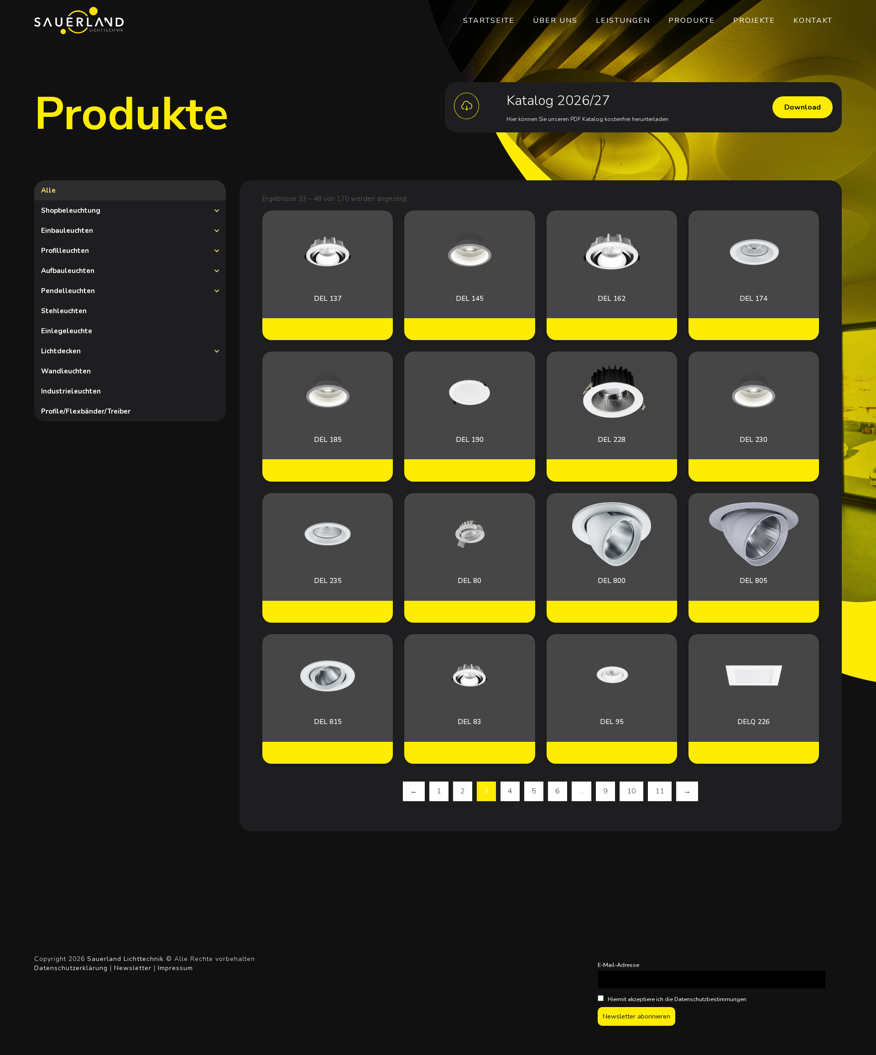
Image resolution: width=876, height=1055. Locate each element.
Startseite (489, 21)
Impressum (175, 968)
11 (659, 791)
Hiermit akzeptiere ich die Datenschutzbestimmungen (676, 999)
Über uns (555, 21)
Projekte (754, 21)
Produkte (691, 21)
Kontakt (813, 21)
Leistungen (623, 21)
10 (631, 791)
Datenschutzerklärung (71, 968)
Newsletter (132, 968)
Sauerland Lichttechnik (125, 959)
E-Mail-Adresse (618, 965)
